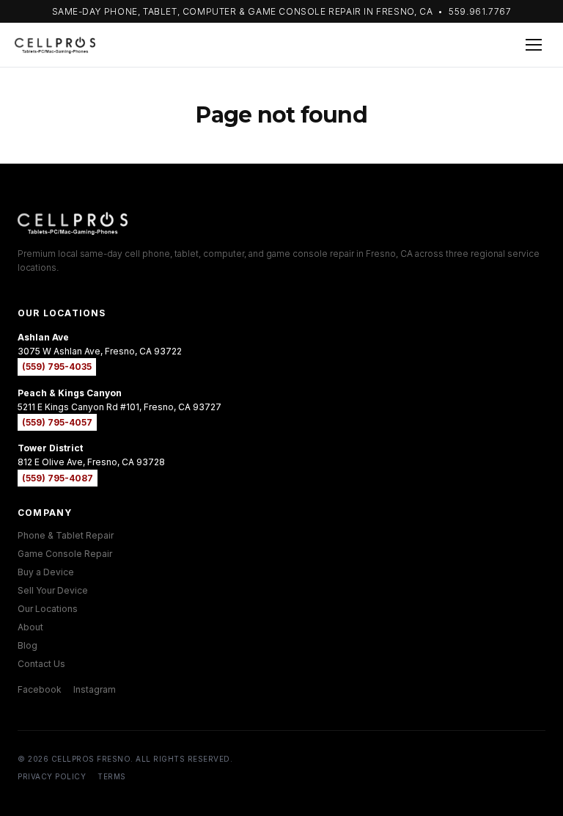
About (30, 627)
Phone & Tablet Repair (66, 535)
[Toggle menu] (533, 44)
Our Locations (48, 608)
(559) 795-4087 (57, 478)
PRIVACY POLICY (52, 776)
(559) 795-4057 (57, 422)
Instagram (94, 689)
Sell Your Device (53, 590)
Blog (27, 645)
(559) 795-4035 (57, 366)
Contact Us (41, 663)
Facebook (40, 689)
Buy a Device (46, 572)
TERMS (111, 776)
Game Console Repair (65, 553)
